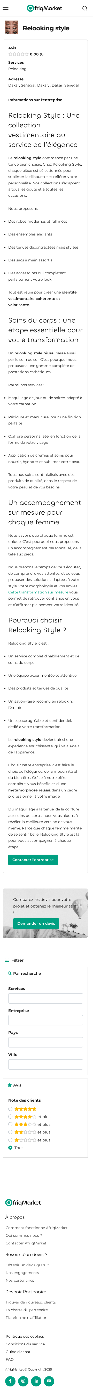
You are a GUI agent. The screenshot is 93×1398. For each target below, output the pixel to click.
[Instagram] (23, 1381)
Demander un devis (36, 923)
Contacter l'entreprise (33, 859)
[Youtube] (49, 1381)
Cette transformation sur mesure (38, 592)
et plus (43, 1116)
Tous (18, 1147)
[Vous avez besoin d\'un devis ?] (44, 8)
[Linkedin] (36, 1381)
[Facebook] (10, 1381)
